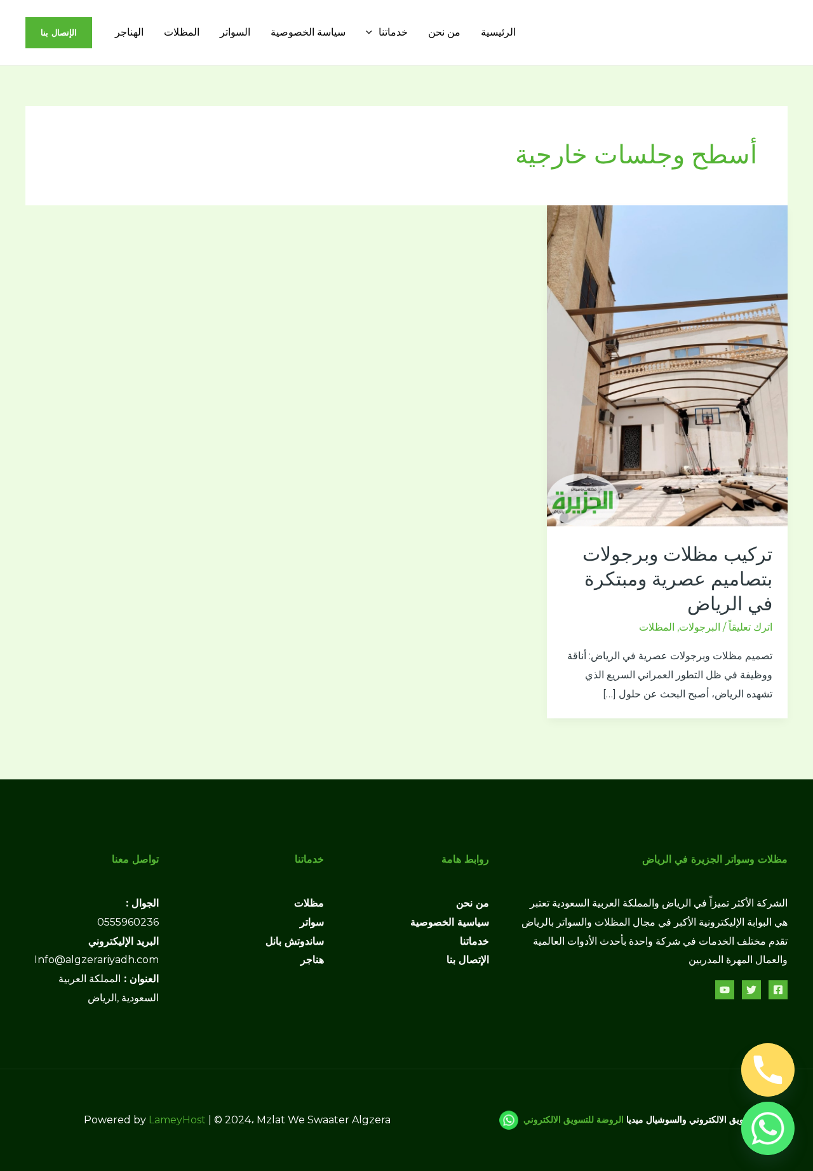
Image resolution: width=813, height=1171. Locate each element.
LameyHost (177, 1120)
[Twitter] (751, 989)
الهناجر (129, 32)
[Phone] (768, 1070)
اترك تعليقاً (750, 627)
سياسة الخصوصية (308, 32)
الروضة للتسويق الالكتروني (573, 1119)
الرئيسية (498, 32)
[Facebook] (778, 989)
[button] (372, 32)
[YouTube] (724, 989)
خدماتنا (393, 32)
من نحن (444, 32)
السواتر (235, 32)
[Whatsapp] (768, 1128)
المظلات (181, 32)
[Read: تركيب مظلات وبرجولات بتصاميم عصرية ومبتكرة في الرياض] (667, 365)
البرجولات (699, 627)
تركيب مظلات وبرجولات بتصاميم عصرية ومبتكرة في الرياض (677, 578)
